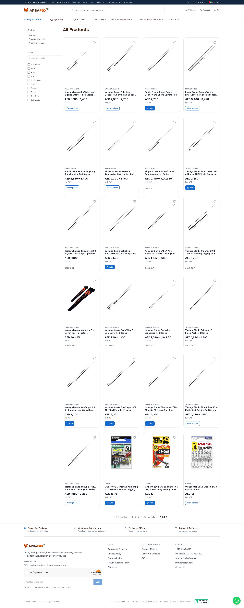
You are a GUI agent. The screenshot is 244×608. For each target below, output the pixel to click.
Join (98, 582)
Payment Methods (150, 549)
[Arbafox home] (34, 545)
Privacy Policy (114, 553)
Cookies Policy (115, 558)
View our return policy (188, 532)
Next (162, 516)
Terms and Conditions (118, 549)
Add (151, 108)
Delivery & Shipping (151, 553)
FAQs (144, 558)
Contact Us (180, 567)
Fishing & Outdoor (33, 19)
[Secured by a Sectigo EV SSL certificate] (201, 602)
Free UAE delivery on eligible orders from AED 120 (58, 2)
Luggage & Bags (56, 19)
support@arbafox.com (185, 558)
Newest (32, 35)
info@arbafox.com (184, 563)
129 (153, 516)
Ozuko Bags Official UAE (149, 19)
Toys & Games (78, 19)
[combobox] (117, 10)
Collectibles (98, 19)
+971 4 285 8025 (183, 549)
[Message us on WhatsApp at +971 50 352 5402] (237, 601)
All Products (173, 19)
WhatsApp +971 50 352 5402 (188, 553)
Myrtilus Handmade (120, 19)
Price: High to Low (37, 43)
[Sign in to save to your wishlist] (94, 42)
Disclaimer (112, 567)
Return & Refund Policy (118, 563)
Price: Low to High (37, 39)
